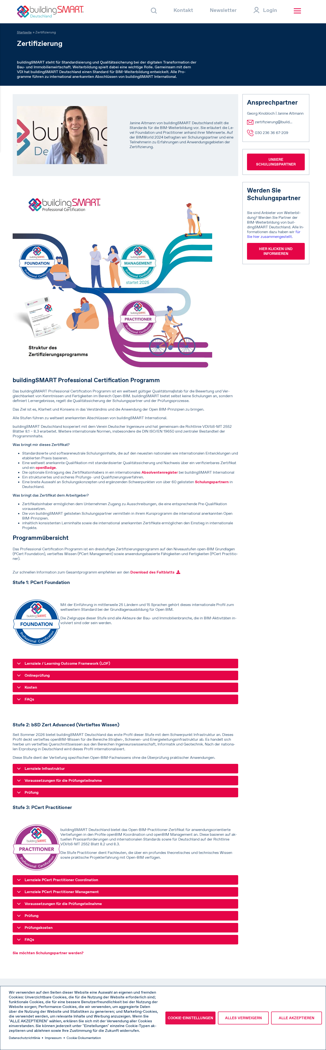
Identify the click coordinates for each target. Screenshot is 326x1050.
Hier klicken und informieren (276, 251)
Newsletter (223, 10)
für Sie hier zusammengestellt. (273, 234)
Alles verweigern (243, 1018)
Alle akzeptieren (296, 1018)
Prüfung (31, 792)
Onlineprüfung (37, 675)
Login (270, 10)
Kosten (31, 687)
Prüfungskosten (39, 927)
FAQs (29, 699)
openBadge (46, 467)
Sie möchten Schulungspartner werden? (48, 952)
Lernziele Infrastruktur (45, 768)
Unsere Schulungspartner (276, 162)
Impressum (53, 1038)
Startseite (24, 32)
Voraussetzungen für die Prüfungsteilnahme (63, 780)
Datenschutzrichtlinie (24, 1038)
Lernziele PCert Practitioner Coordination (61, 879)
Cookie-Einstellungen (190, 1018)
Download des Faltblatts (152, 572)
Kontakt (183, 10)
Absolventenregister (160, 472)
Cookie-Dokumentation (84, 1038)
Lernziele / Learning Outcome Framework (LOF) (67, 663)
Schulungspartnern (212, 481)
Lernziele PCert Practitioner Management (62, 891)
